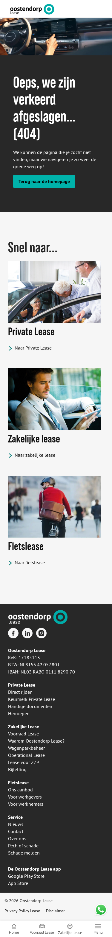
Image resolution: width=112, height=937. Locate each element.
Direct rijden (20, 692)
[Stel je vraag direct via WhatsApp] (101, 910)
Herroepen (19, 713)
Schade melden (24, 853)
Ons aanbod (20, 790)
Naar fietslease (30, 562)
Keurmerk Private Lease (31, 699)
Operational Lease (26, 755)
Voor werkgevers (25, 797)
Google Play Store (26, 876)
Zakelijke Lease (23, 726)
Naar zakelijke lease (35, 455)
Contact (15, 831)
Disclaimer (55, 910)
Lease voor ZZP (23, 762)
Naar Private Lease (33, 348)
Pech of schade (23, 846)
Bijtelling (17, 769)
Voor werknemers (25, 804)
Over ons (17, 838)
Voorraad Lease (23, 734)
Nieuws (15, 824)
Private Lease (21, 685)
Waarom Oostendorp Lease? (36, 741)
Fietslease (18, 782)
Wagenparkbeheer (26, 748)
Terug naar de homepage (44, 181)
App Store (18, 883)
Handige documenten (30, 706)
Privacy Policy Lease (22, 910)
